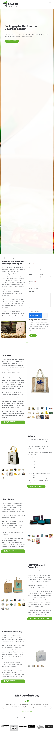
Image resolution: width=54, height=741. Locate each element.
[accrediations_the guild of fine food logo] (3, 605)
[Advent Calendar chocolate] (38, 543)
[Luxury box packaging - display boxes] (3, 474)
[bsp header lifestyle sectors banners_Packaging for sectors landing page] (51, 536)
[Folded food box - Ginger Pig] (29, 418)
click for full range (36, 486)
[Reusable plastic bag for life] (47, 409)
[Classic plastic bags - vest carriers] (34, 418)
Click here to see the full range (39, 618)
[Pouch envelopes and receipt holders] (38, 536)
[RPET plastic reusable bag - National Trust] (7, 601)
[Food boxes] (19, 474)
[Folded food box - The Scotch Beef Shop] (51, 413)
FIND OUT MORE (12, 41)
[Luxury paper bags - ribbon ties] (29, 541)
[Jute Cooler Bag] (29, 409)
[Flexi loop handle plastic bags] (15, 474)
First (30, 269)
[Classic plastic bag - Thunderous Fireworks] (47, 413)
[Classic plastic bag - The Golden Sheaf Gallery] (42, 413)
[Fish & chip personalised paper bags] (34, 666)
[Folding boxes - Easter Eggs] (47, 536)
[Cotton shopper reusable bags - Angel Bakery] (3, 479)
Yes (32, 331)
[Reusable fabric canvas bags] (29, 413)
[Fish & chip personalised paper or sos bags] (38, 666)
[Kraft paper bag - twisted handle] (34, 409)
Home (2, 258)
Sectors (7, 258)
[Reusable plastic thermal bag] (42, 409)
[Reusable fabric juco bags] (34, 413)
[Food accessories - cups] (23, 474)
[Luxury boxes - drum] (34, 541)
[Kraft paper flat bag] (38, 413)
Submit (33, 335)
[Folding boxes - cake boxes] (23, 470)
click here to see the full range (11, 422)
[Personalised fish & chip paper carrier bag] (29, 666)
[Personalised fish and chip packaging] (42, 666)
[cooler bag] (47, 418)
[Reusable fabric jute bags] (51, 409)
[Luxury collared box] (29, 536)
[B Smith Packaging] (10, 7)
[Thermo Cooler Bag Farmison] (42, 418)
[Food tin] (34, 536)
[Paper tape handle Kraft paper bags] (38, 409)
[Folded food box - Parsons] (15, 470)
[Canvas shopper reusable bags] (23, 605)
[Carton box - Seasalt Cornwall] (42, 536)
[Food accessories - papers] (38, 418)
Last (41, 269)
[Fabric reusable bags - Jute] (7, 609)
